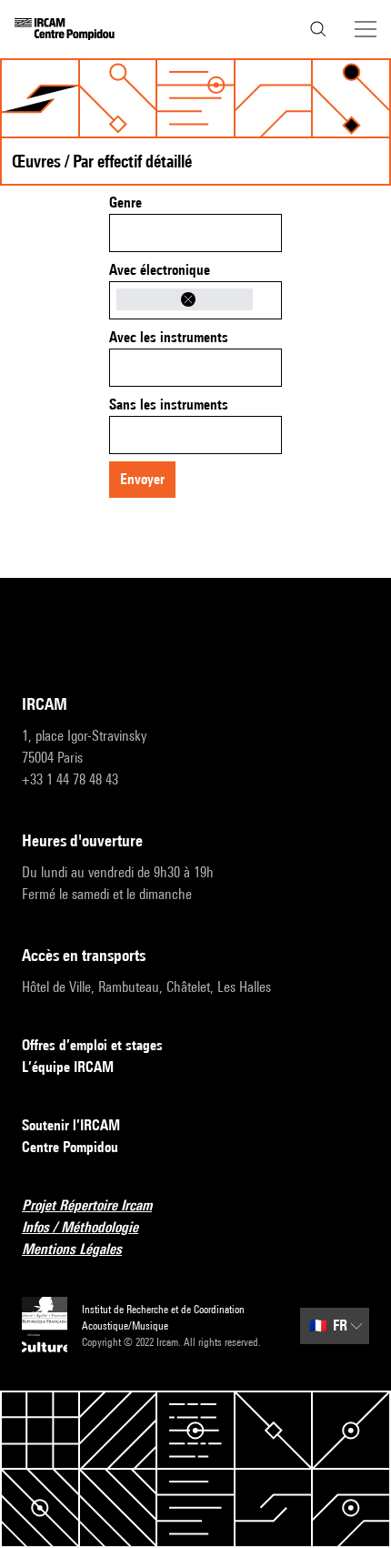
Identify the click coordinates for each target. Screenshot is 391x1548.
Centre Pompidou (70, 1147)
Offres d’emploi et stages (92, 1045)
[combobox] (195, 233)
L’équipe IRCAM (68, 1067)
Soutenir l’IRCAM (71, 1125)
